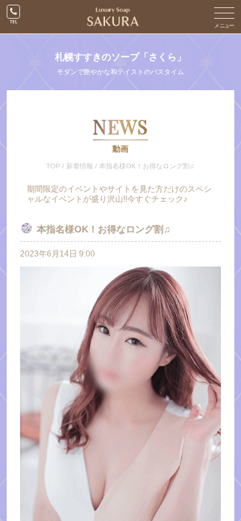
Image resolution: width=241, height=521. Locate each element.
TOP (53, 166)
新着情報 (79, 166)
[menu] (224, 16)
